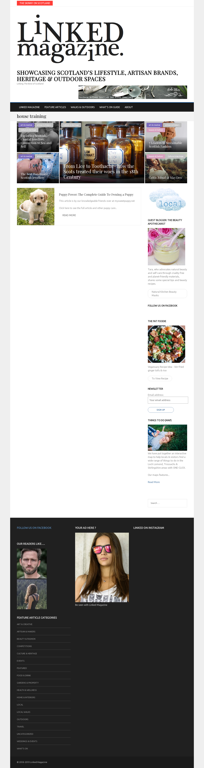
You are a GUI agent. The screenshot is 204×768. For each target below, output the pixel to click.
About (129, 107)
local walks (23, 712)
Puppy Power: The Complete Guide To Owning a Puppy (96, 194)
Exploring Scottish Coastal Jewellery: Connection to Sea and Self (36, 141)
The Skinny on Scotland (35, 3)
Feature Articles (55, 107)
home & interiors (26, 697)
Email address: (156, 395)
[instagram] (186, 3)
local (20, 705)
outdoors (22, 719)
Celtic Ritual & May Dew (165, 178)
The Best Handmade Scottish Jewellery (34, 176)
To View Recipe (160, 378)
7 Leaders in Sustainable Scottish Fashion (165, 144)
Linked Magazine (29, 107)
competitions (24, 646)
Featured (22, 668)
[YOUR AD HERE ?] (102, 601)
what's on (22, 748)
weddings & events (27, 741)
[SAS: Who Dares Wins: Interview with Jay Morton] (32, 577)
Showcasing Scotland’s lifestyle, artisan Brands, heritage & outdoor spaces (97, 76)
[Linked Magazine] (32, 608)
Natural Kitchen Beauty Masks (164, 293)
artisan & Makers (44, 125)
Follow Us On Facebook (34, 527)
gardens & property (28, 683)
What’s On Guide (109, 107)
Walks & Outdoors (83, 107)
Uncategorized (25, 734)
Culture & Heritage (71, 125)
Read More (69, 215)
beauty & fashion (156, 130)
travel (20, 726)
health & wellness (27, 690)
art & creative (26, 125)
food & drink (24, 675)
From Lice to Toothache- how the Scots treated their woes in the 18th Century (100, 171)
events (20, 661)
